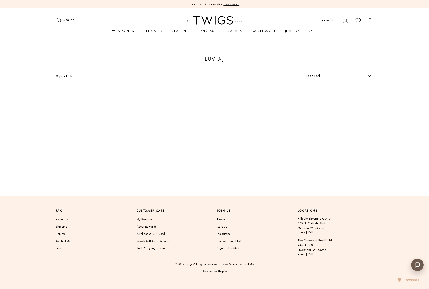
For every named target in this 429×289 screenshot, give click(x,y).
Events (221, 219)
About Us (62, 219)
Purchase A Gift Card (151, 234)
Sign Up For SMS (228, 248)
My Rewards (145, 219)
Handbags (207, 31)
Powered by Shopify (214, 272)
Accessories (264, 31)
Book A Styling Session (151, 248)
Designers (153, 31)
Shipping (61, 226)
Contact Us (63, 241)
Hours (301, 232)
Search (69, 19)
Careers (222, 226)
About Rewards (146, 226)
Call (310, 232)
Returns (60, 234)
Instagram (223, 234)
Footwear (235, 31)
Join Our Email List (229, 241)
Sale (313, 31)
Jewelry (292, 31)
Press (59, 248)
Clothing (180, 31)
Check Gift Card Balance (153, 241)
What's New (123, 31)
